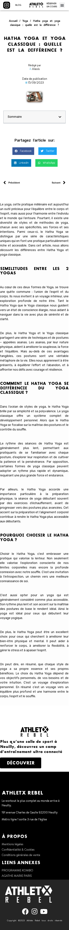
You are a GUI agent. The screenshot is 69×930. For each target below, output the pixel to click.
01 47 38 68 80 (11, 826)
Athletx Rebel (22, 793)
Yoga (25, 21)
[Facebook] (25, 911)
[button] (62, 5)
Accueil (13, 21)
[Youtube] (43, 911)
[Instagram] (34, 911)
